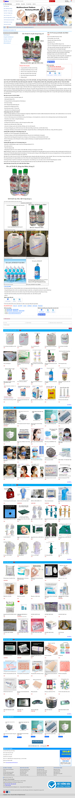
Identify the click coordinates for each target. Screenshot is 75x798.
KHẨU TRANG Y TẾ (9, 407)
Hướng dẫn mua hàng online (42, 772)
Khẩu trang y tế (7, 34)
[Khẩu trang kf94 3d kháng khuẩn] (37, 726)
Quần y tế (60, 555)
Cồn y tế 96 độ (19, 346)
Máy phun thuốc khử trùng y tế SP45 (10, 399)
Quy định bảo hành (57, 770)
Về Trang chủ (43, 745)
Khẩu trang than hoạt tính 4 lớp (64, 423)
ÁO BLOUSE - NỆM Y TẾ (10, 485)
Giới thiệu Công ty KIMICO (7, 773)
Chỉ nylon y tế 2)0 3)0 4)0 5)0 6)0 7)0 (23, 655)
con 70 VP (20, 305)
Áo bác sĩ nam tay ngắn (8, 555)
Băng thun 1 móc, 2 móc (63, 578)
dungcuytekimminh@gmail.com (57, 69)
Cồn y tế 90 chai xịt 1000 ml (22, 381)
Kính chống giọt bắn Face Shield (36, 459)
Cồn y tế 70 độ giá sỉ (7, 363)
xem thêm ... (69, 404)
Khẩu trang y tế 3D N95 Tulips (22, 459)
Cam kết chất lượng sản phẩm (8, 772)
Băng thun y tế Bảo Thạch (35, 596)
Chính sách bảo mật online (41, 773)
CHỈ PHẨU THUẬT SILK (62, 614)
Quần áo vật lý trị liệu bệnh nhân (22, 500)
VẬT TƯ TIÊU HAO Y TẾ (18, 27)
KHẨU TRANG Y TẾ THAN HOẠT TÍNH (65, 459)
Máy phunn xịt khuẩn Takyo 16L (50, 399)
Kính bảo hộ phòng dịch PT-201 (64, 477)
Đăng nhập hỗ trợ (57, 772)
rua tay (24, 305)
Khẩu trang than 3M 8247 (49, 459)
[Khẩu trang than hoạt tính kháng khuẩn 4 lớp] (23, 726)
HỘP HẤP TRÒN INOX (48, 709)
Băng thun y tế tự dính (7, 596)
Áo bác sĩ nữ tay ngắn (35, 555)
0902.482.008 (58, 66)
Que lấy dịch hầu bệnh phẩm (63, 399)
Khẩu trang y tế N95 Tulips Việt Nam (37, 477)
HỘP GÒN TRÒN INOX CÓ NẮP (9, 709)
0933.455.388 (52, 66)
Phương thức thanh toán (24, 770)
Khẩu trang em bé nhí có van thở (50, 477)
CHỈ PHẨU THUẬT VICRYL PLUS (22, 632)
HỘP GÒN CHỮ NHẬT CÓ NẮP (64, 709)
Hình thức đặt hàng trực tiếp (25, 769)
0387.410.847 (9, 310)
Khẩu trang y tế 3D (7, 441)
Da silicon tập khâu (48, 655)
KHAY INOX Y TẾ (20, 709)
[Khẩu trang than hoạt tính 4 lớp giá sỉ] (10, 726)
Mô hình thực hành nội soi (8, 691)
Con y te (15, 305)
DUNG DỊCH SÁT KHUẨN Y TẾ (9, 30)
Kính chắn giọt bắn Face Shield (9, 477)
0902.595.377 (15, 310)
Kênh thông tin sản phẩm (58, 773)
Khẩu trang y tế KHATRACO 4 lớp (50, 441)
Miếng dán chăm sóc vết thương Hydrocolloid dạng (22, 579)
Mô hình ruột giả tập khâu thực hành (10, 673)
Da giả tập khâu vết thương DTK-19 (23, 673)
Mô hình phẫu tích (7, 43)
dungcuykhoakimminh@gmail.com (58, 67)
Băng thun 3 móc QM (21, 596)
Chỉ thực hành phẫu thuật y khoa (64, 691)
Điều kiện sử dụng (57, 769)
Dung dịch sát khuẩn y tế (28, 27)
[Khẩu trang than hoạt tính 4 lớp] (51, 726)
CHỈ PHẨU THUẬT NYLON (35, 614)
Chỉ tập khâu (61, 655)
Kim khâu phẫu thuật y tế (8, 655)
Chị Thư (53, 311)
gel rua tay (35, 305)
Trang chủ (11, 27)
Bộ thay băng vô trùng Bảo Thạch (9, 578)
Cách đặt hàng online (40, 769)
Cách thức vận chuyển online (42, 770)
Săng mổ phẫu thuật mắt (49, 500)
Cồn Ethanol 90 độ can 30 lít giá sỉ (50, 346)
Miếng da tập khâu (34, 691)
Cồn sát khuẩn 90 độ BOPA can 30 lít (10, 346)
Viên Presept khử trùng (62, 363)
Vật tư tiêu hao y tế (7, 41)
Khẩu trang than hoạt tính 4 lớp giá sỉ (23, 423)
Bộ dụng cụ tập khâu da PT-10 (50, 691)
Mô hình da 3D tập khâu (63, 673)
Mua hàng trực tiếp (23, 772)
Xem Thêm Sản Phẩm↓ (37, 742)
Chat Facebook (41, 311)
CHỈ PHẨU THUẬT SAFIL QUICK (36, 632)
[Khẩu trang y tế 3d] (64, 726)
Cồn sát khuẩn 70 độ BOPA (63, 346)
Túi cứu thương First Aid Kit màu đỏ (10, 500)
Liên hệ (4, 770)
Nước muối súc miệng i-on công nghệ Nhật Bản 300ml (9, 382)
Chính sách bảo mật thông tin (8, 769)
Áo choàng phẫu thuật (48, 555)
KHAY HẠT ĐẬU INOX (34, 709)
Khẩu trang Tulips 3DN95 (21, 477)
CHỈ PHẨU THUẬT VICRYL (49, 632)
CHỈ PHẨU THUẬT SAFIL (49, 614)
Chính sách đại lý (23, 773)
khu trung (40, 305)
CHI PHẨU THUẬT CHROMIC (8, 632)
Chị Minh (48, 311)
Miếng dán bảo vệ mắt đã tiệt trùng (51, 578)
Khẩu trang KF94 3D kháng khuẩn (50, 423)
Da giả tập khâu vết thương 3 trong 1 (37, 673)
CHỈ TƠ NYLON (61, 632)
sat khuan (29, 305)
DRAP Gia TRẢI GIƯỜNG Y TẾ (36, 500)
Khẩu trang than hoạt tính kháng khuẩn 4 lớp (22, 734)
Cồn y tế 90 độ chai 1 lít (35, 346)
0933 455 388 (8, 785)
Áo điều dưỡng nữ (20, 555)
